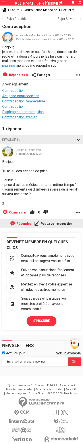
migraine (8, 65)
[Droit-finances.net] (61, 421)
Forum (14, 10)
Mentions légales (16, 393)
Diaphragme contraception (23, 112)
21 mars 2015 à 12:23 (61, 39)
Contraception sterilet (19, 117)
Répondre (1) (18, 75)
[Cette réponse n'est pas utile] (45, 212)
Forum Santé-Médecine (40, 10)
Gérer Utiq (71, 389)
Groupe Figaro (37, 393)
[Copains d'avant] (22, 430)
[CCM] (22, 412)
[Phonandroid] (61, 439)
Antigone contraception (20, 96)
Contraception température (23, 101)
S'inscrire (41, 321)
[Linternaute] (22, 421)
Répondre (23, 223)
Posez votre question (56, 223)
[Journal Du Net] (61, 412)
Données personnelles (19, 389)
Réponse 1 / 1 (12, 140)
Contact (39, 385)
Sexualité (68, 10)
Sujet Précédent (18, 19)
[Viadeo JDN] (61, 430)
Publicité (52, 385)
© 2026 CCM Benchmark (63, 393)
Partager (43, 75)
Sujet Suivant (67, 19)
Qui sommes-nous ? (20, 385)
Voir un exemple (68, 353)
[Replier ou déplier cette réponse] (78, 139)
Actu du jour (15, 353)
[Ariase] (22, 438)
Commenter (17, 212)
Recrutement (67, 385)
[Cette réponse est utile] (32, 212)
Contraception (13, 106)
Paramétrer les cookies (49, 389)
